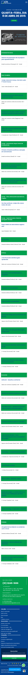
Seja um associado (5, 611)
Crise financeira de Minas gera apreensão (11, 258)
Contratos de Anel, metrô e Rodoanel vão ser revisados (13, 558)
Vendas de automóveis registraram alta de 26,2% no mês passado (14, 181)
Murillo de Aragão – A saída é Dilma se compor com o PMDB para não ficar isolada (13, 493)
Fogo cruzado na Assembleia (10, 301)
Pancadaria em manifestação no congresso (12, 273)
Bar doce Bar (5, 239)
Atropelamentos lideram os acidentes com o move (13, 528)
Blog (2, 617)
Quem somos (4, 613)
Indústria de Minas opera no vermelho (13, 421)
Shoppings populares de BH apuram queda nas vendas (12, 96)
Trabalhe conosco (5, 619)
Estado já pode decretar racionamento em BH (13, 345)
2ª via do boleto (4, 625)
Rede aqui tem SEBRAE (6, 633)
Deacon (3, 641)
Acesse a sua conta (5, 623)
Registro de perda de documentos (9, 645)
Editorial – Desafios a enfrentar (11, 380)
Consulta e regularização (6, 639)
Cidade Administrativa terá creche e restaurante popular (13, 361)
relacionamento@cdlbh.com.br (12, 603)
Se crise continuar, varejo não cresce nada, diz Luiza (13, 204)
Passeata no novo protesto (10, 288)
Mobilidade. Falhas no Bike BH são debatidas (12, 543)
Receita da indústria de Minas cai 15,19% (14, 393)
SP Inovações (11, 672)
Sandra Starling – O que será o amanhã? (14, 509)
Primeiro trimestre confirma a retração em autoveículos (13, 150)
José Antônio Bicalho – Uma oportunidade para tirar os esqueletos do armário (13, 436)
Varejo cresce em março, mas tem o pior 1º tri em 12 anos (14, 81)
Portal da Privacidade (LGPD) (7, 647)
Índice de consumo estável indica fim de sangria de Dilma (14, 129)
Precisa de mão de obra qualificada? (9, 631)
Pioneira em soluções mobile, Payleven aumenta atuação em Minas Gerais (13, 112)
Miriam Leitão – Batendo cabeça (11, 478)
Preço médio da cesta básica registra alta (13, 225)
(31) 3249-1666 (10, 583)
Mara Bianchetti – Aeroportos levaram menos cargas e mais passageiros (13, 407)
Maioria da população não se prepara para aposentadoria (13, 58)
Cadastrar (14, 658)
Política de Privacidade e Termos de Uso (16, 665)
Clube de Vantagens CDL (6, 629)
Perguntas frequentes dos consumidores (10, 643)
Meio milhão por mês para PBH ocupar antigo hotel (13, 330)
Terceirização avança (8, 465)
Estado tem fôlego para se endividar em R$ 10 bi (14, 315)
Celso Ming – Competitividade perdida (13, 452)
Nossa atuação (4, 615)
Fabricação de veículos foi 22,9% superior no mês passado (11, 166)
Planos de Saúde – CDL (6, 627)
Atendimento (4, 637)
